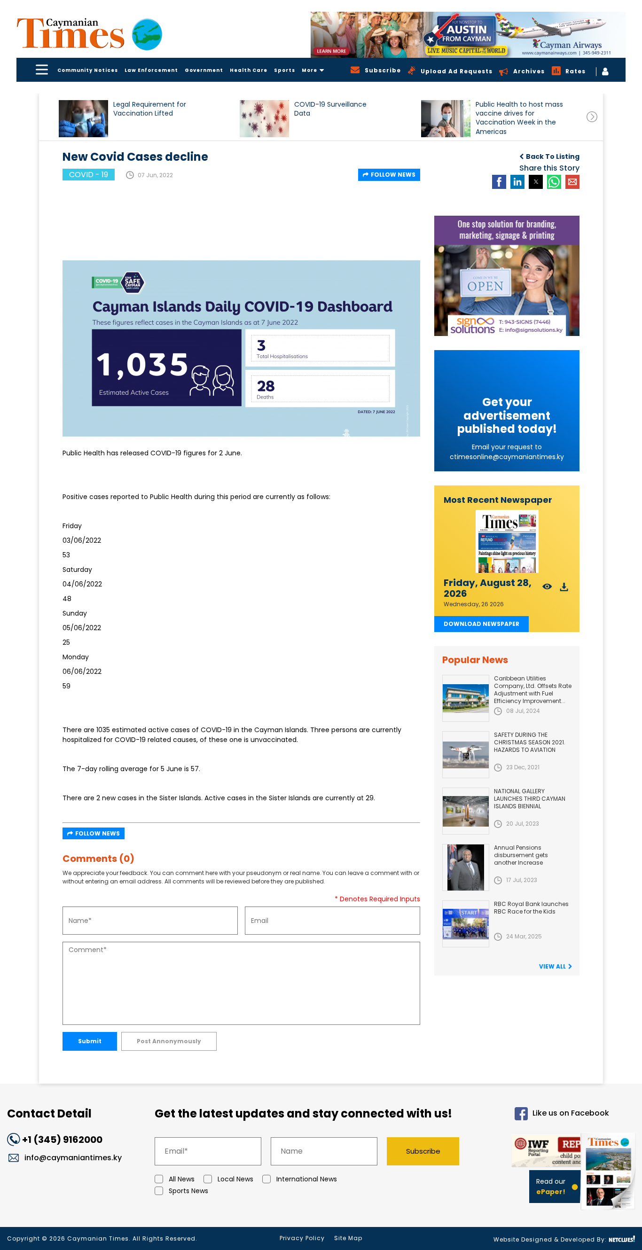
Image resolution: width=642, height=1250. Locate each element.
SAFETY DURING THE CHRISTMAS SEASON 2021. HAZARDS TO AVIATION (529, 742)
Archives (529, 71)
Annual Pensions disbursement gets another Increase (521, 855)
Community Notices (87, 70)
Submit (90, 1041)
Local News (235, 1179)
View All (552, 966)
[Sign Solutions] (506, 276)
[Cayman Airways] (468, 35)
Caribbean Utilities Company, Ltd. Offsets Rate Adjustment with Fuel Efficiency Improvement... (533, 689)
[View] (547, 589)
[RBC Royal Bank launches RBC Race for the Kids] (466, 924)
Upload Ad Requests (457, 71)
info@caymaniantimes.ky (73, 1157)
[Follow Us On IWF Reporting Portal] (542, 1152)
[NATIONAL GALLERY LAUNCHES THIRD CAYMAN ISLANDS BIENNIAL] (466, 811)
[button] (83, 118)
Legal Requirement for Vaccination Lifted (149, 109)
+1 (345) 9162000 (62, 1139)
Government (204, 70)
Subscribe (423, 1151)
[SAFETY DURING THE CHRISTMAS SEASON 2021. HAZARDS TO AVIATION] (466, 755)
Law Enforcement (151, 70)
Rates (575, 71)
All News (182, 1179)
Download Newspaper (481, 624)
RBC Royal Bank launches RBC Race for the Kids (531, 907)
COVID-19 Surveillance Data (330, 109)
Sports (284, 70)
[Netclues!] (622, 1238)
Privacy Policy (302, 1238)
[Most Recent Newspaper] (507, 541)
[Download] (564, 589)
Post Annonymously (169, 1041)
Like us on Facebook (570, 1113)
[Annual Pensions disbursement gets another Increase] (466, 867)
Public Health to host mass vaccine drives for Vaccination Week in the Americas (519, 117)
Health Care (248, 70)
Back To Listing (552, 156)
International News (306, 1179)
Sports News (188, 1190)
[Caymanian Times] (89, 33)
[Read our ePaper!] (609, 1212)
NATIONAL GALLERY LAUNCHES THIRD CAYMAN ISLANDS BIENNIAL (529, 798)
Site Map (348, 1238)
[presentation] (592, 116)
